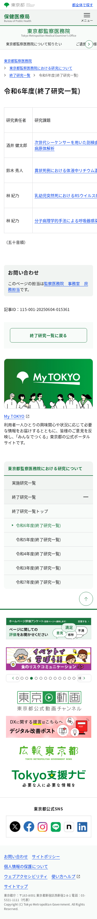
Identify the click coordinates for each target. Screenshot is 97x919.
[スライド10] (59, 678)
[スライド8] (50, 678)
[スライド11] (64, 678)
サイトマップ (16, 886)
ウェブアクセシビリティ (26, 876)
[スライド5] (36, 678)
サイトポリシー (46, 856)
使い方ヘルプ (63, 876)
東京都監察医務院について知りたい (34, 43)
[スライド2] (22, 678)
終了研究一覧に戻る (48, 335)
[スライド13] (74, 678)
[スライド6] (41, 678)
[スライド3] (26, 678)
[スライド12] (69, 678)
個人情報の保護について (26, 866)
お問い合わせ (16, 856)
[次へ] (84, 678)
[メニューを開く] (87, 18)
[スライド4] (31, 678)
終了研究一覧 (24, 497)
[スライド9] (55, 678)
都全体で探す (82, 4)
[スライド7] (45, 678)
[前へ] (13, 678)
